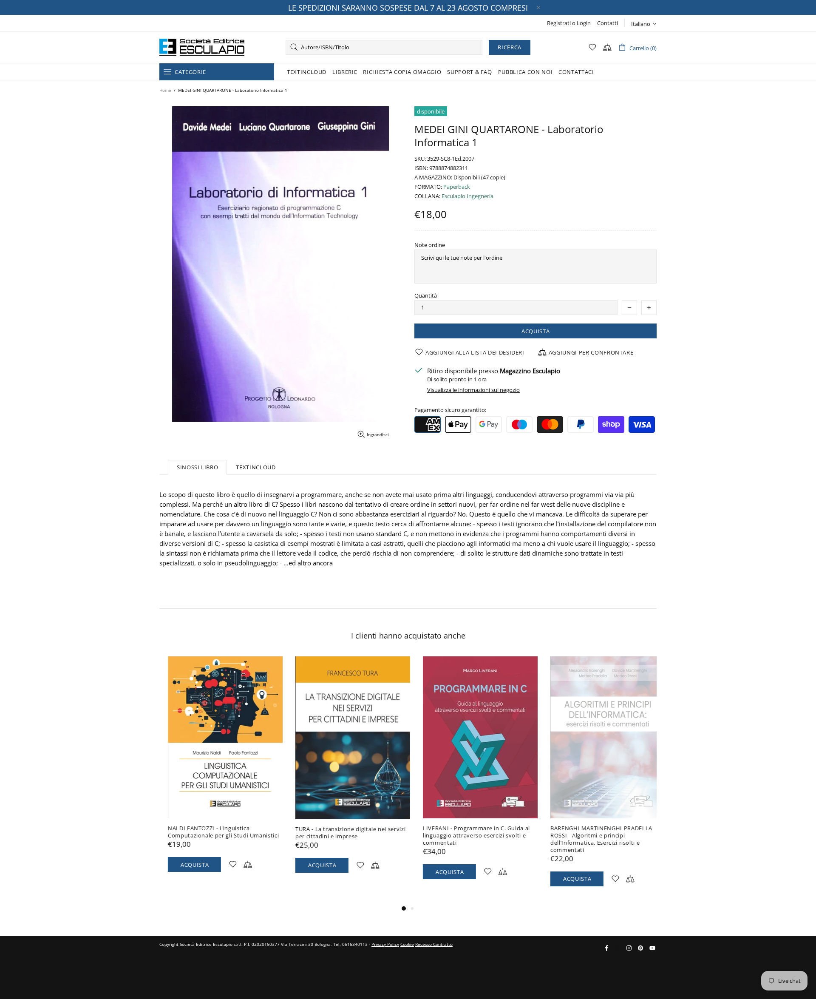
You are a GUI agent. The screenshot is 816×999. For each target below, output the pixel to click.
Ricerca (509, 47)
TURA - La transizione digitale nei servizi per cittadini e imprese (342, 833)
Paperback (456, 186)
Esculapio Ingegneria (467, 196)
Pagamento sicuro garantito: (450, 410)
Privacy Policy (385, 944)
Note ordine (429, 245)
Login (584, 23)
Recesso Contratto (434, 944)
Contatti (607, 23)
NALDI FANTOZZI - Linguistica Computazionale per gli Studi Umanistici (214, 832)
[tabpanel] (216, 772)
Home (165, 90)
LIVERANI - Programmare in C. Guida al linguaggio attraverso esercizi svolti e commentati (467, 835)
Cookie (407, 944)
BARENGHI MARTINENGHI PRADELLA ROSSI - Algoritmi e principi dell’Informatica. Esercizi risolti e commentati (593, 839)
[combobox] (384, 47)
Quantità (425, 295)
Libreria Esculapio (201, 47)
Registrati (559, 23)
